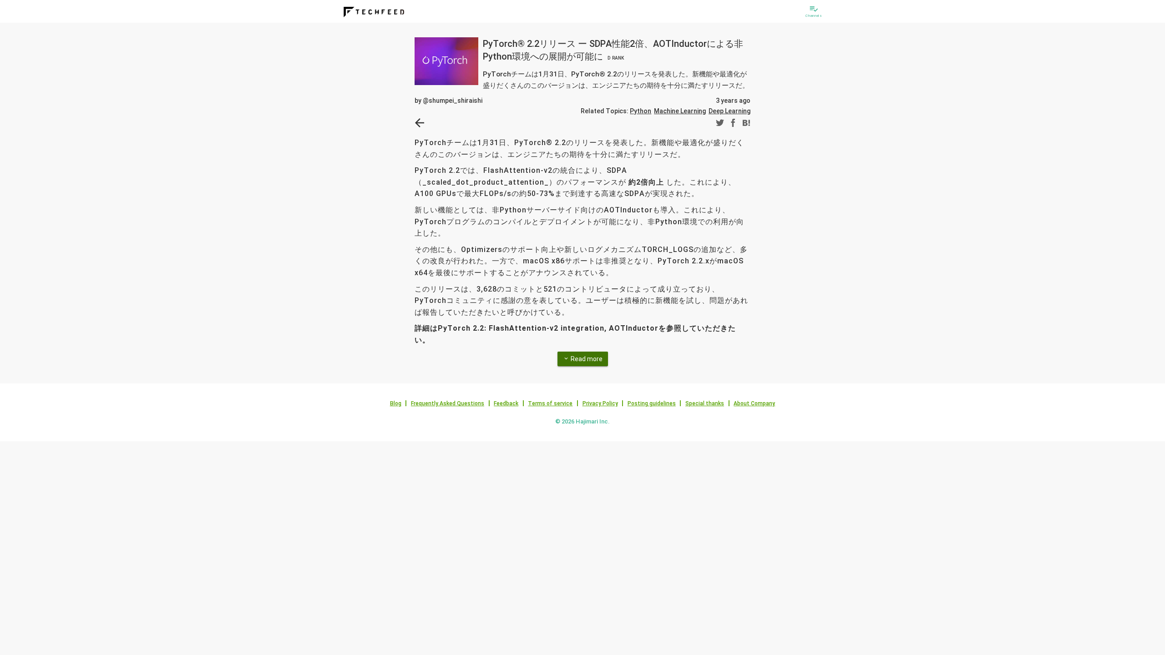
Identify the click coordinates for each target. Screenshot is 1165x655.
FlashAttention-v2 (517, 170)
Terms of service (550, 403)
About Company (754, 403)
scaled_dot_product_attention (485, 182)
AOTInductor (628, 210)
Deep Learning (729, 111)
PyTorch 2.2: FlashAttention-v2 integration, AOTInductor (548, 328)
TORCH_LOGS (668, 249)
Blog (395, 403)
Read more (583, 359)
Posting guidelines (652, 403)
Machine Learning (680, 111)
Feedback (506, 403)
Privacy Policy (600, 403)
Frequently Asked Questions (447, 403)
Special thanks (704, 403)
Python (640, 111)
